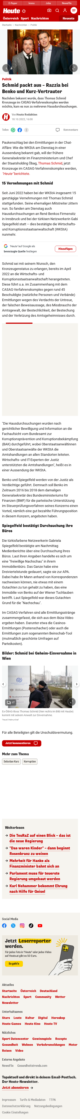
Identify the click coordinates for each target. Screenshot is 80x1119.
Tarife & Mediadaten (32, 1100)
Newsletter (10, 1003)
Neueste (68, 18)
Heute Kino (32, 1024)
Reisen (7, 1051)
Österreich (11, 18)
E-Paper (13, 3)
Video (19, 1051)
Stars (6, 1018)
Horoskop (58, 1018)
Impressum (9, 1100)
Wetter (60, 997)
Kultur (29, 1018)
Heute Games (11, 1024)
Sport (25, 18)
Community (43, 997)
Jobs (48, 3)
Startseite (7, 25)
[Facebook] (19, 130)
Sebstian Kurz (11, 761)
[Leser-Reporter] (49, 10)
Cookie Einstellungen (15, 1112)
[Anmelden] (65, 10)
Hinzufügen (65, 249)
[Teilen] (26, 130)
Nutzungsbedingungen (48, 1106)
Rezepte (61, 1039)
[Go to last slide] (3, 684)
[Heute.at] (11, 10)
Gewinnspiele (42, 1039)
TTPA (52, 1100)
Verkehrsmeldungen (51, 1045)
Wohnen (27, 1045)
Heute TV (50, 1024)
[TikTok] (31, 925)
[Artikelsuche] (57, 10)
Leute (18, 1018)
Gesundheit (10, 1045)
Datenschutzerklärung (16, 1106)
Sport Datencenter (15, 1039)
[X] (13, 925)
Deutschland (48, 991)
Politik (34, 25)
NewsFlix (66, 3)
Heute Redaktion (26, 114)
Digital (43, 1018)
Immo (31, 3)
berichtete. (16, 174)
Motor (73, 1045)
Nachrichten (21, 25)
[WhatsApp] (13, 130)
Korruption (30, 761)
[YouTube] (40, 925)
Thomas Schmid (50, 163)
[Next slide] (76, 684)
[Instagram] (22, 925)
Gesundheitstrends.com (32, 1066)
